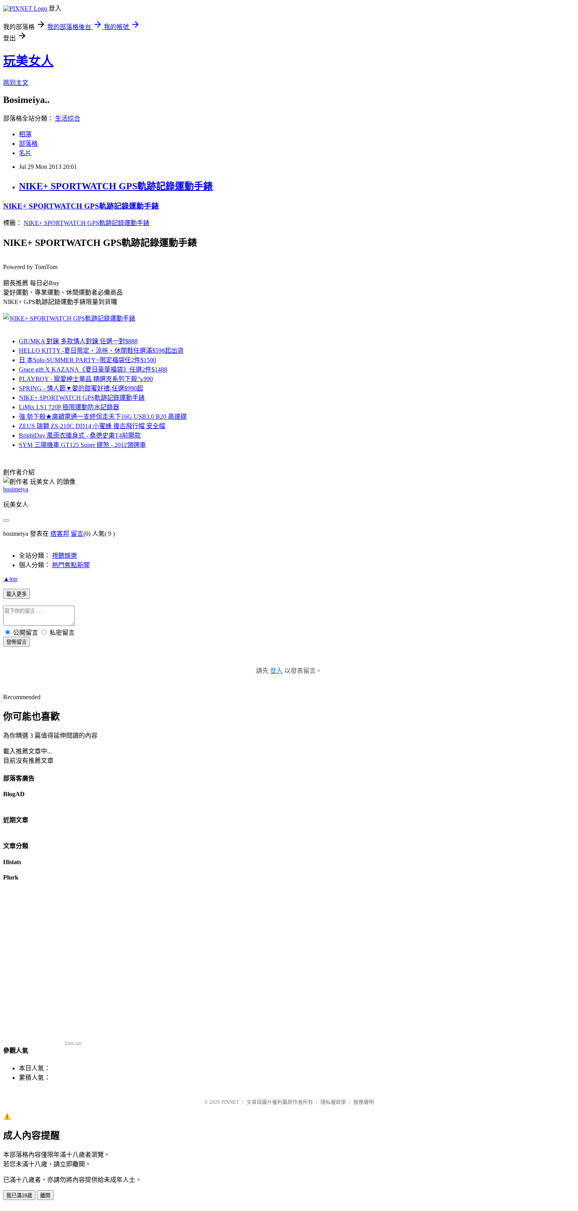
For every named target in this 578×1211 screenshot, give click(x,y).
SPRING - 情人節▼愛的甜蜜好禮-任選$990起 (81, 388)
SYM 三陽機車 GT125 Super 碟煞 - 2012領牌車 (82, 445)
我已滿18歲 (19, 1195)
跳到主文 (15, 82)
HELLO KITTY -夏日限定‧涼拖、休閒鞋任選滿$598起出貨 (101, 350)
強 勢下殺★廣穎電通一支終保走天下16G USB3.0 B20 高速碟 (103, 416)
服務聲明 (363, 1102)
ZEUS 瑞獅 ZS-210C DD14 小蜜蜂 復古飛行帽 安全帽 (92, 426)
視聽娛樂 (64, 555)
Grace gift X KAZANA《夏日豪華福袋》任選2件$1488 (93, 369)
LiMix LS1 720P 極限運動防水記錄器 (69, 407)
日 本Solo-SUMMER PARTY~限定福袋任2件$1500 (87, 360)
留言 (77, 533)
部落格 (28, 143)
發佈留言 (16, 642)
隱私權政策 (333, 1102)
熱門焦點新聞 (71, 565)
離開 (45, 1195)
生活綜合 (67, 118)
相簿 (25, 134)
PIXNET (230, 1102)
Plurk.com (73, 1043)
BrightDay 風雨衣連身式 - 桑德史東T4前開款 (80, 435)
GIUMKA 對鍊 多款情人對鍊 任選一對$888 (78, 341)
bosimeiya (15, 489)
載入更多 (16, 594)
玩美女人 (28, 61)
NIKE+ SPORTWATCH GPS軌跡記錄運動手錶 (116, 186)
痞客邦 (59, 533)
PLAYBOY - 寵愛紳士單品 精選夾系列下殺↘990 (86, 379)
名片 (25, 153)
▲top (10, 578)
